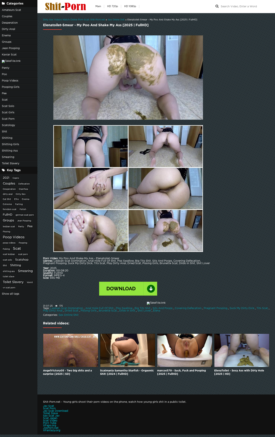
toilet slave (8, 277)
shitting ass (9, 271)
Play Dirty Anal (52, 311)
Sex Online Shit (69, 315)
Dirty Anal (8, 29)
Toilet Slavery (10, 163)
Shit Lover (144, 311)
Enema (6, 35)
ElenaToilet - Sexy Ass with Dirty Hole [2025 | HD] (239, 372)
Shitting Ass (10, 151)
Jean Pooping (11, 48)
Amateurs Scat (11, 10)
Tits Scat (262, 308)
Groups (6, 42)
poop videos (9, 243)
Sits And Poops (162, 308)
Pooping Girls (10, 87)
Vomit (30, 282)
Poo (4, 74)
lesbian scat (9, 227)
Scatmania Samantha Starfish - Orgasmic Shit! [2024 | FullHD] (127, 372)
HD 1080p (130, 6)
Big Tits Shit (142, 308)
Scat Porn (8, 119)
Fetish (23, 209)
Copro (16, 178)
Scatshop (21, 259)
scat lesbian (9, 254)
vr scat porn (9, 288)
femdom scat (9, 209)
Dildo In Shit (127, 311)
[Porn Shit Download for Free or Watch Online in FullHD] (66, 6)
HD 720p (112, 6)
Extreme (7, 204)
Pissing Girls (89, 311)
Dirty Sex (20, 194)
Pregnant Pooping (215, 308)
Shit (4, 132)
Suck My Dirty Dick (242, 308)
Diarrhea (23, 189)
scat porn (23, 254)
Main (98, 6)
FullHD (7, 215)
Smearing (8, 157)
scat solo (7, 260)
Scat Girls (8, 112)
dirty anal (8, 194)
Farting (19, 204)
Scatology (8, 125)
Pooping (23, 243)
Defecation (24, 184)
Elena (156, 311)
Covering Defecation (188, 308)
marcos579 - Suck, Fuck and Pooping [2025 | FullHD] (181, 372)
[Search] (217, 6)
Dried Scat (71, 311)
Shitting (7, 138)
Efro (16, 199)
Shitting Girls (10, 144)
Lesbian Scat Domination (66, 308)
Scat (5, 100)
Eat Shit (7, 199)
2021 (6, 178)
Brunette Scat (108, 311)
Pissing (6, 232)
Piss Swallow (124, 308)
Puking (6, 249)
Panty (5, 68)
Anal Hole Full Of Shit (99, 308)
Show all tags (10, 294)
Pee (4, 93)
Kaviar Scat (9, 55)
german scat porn (25, 215)
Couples (7, 16)
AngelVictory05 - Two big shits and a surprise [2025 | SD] (67, 372)
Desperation (10, 23)
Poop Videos (10, 81)
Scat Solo (8, 106)
